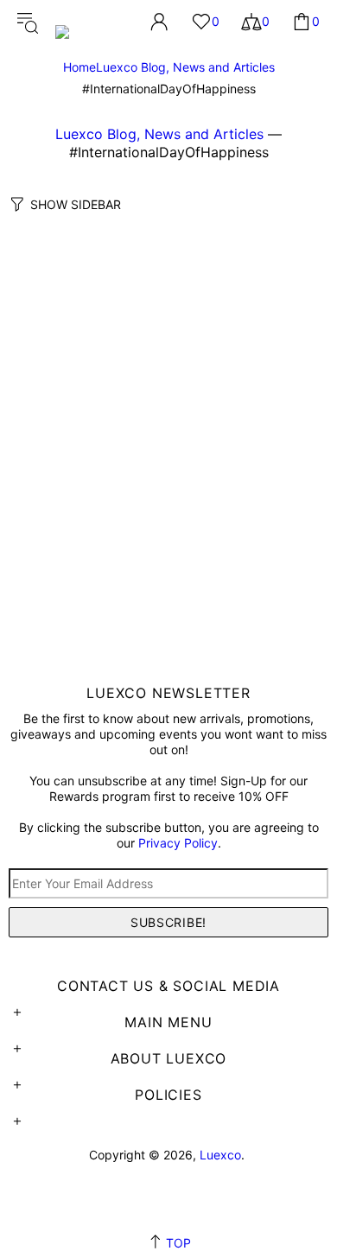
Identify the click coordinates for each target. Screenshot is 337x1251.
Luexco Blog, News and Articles (185, 67)
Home (79, 67)
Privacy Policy (178, 842)
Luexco (91, 21)
